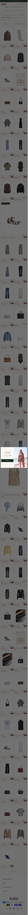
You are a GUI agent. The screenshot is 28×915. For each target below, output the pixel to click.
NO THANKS (7, 463)
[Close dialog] (25, 448)
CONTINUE (6, 460)
